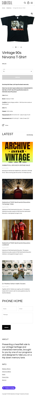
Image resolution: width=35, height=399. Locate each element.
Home (3, 8)
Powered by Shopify (24, 394)
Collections (8, 8)
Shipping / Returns (6, 368)
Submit (6, 327)
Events (3, 374)
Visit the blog (30, 134)
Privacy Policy (5, 377)
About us (4, 380)
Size (4, 69)
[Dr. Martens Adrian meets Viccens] (17, 270)
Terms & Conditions (6, 371)
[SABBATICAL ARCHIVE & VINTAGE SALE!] (17, 152)
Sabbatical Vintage (14, 394)
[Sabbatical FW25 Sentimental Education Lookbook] (17, 230)
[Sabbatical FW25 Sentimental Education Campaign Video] (17, 189)
